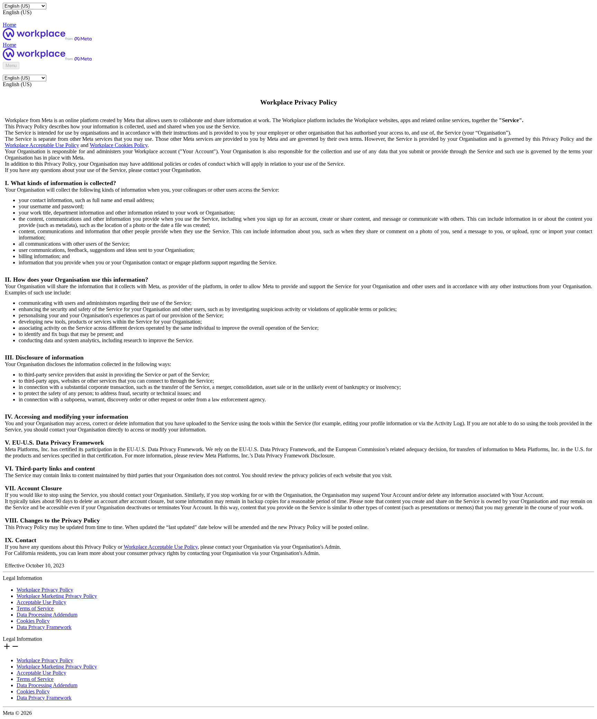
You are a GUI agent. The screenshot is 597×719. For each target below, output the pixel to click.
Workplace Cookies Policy (119, 145)
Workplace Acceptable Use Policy (42, 145)
